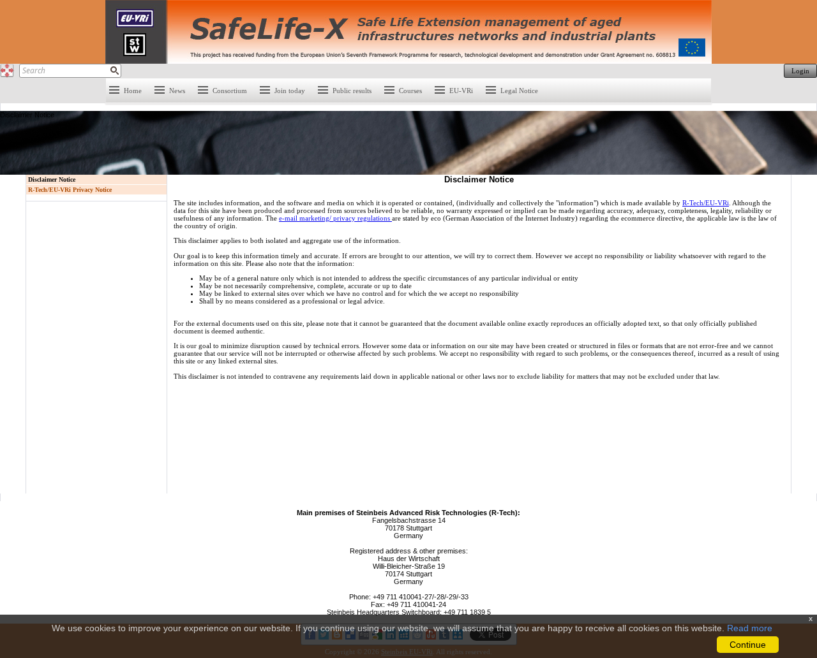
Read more (749, 628)
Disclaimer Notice (51, 179)
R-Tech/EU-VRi (705, 203)
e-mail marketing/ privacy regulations (335, 218)
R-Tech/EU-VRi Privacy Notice (70, 189)
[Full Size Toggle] (7, 71)
